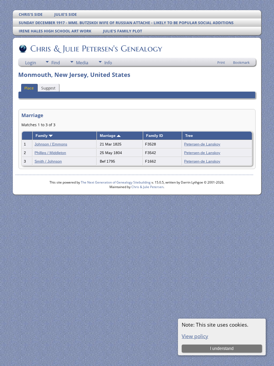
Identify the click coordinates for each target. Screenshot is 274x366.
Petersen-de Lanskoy (202, 144)
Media (82, 63)
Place (29, 88)
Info (108, 63)
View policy (195, 336)
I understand (222, 348)
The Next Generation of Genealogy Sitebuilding (116, 182)
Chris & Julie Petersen (147, 187)
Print (221, 62)
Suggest (48, 88)
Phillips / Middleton (50, 153)
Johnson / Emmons (51, 144)
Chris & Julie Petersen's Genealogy (96, 48)
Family (42, 135)
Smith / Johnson (48, 161)
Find (55, 63)
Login (30, 63)
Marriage (108, 135)
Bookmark (241, 62)
